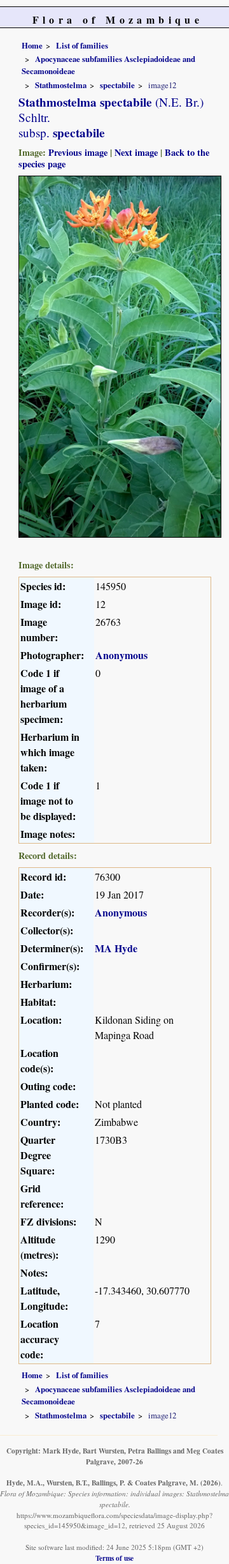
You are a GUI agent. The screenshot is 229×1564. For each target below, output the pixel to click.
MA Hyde (116, 948)
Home (32, 45)
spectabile (117, 85)
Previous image (78, 152)
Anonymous (121, 655)
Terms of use (114, 1558)
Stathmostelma (61, 85)
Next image (136, 152)
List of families (82, 45)
